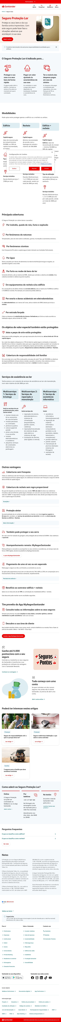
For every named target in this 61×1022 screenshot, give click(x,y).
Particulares (7, 931)
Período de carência (9, 578)
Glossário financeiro (9, 966)
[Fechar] (56, 47)
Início (3, 11)
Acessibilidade (29, 962)
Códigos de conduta (24, 1006)
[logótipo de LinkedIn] (41, 977)
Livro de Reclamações (8, 1010)
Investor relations (30, 931)
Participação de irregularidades (38, 1010)
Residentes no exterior (10, 958)
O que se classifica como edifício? (13, 834)
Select (5, 943)
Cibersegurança (29, 943)
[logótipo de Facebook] (32, 977)
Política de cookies (44, 1002)
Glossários (14, 1002)
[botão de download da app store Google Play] (17, 977)
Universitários (8, 950)
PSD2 (11, 1013)
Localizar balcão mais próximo (49, 806)
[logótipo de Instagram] (37, 977)
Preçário (4, 1002)
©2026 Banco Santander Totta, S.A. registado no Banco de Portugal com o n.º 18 (41, 1019)
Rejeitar (34, 168)
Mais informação (8, 523)
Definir (14, 168)
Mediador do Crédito (40, 1006)
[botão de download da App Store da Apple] (6, 977)
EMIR (3, 1013)
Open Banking (21, 1013)
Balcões (47, 935)
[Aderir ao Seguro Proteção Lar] (7, 39)
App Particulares (39, 991)
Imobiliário (28, 954)
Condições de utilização (8, 1006)
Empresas (6, 935)
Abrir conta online (37, 699)
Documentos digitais (24, 991)
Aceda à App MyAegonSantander (13, 636)
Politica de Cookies (46, 164)
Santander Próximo (50, 939)
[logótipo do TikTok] (46, 977)
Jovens (6, 947)
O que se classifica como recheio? (13, 838)
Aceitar (46, 168)
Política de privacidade (28, 1002)
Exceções (6, 501)
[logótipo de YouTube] (50, 977)
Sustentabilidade (29, 939)
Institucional (7, 939)
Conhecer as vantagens (9, 672)
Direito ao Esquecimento (36, 1013)
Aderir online (7, 809)
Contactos (47, 931)
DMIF (53, 1010)
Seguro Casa (9, 11)
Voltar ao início (7, 911)
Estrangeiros (7, 962)
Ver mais (6, 844)
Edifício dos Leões (30, 950)
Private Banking (8, 954)
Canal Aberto (21, 1010)
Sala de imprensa (29, 935)
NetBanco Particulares (8, 991)
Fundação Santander (30, 958)
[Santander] (8, 6)
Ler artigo (8, 741)
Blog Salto (28, 947)
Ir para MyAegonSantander (11, 555)
